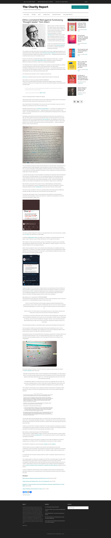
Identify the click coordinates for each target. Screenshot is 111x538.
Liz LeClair (27, 234)
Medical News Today (32, 237)
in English (45, 444)
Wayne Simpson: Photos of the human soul (82, 89)
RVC (32, 291)
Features (28, 494)
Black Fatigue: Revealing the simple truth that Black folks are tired (36, 478)
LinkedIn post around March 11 (43, 108)
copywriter (49, 34)
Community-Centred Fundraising (48, 52)
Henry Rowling (45, 119)
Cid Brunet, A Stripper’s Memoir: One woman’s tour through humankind (83, 77)
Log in (63, 533)
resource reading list (60, 45)
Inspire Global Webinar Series (40, 60)
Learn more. (25, 525)
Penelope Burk (39, 186)
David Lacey (25, 76)
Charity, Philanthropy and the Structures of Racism (33, 488)
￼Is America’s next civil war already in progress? (83, 51)
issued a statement (28, 370)
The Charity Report (35, 6)
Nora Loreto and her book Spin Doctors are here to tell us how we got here (82, 64)
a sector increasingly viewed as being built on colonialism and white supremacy (42, 465)
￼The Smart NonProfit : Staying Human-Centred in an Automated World (83, 38)
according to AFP (38, 435)
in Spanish (53, 444)
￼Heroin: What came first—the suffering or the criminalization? (82, 25)
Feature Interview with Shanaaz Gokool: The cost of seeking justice (36, 481)
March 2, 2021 (43, 92)
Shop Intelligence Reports (80, 7)
